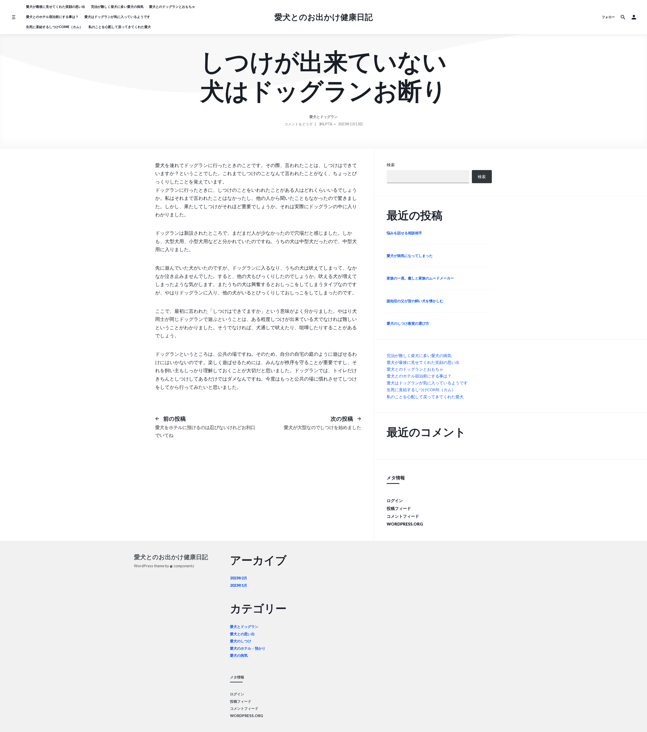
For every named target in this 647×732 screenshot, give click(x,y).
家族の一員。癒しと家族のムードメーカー (420, 278)
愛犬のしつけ (240, 641)
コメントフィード (403, 516)
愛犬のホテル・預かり (247, 648)
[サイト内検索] (623, 17)
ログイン (395, 500)
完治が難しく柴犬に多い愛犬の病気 (117, 7)
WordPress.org (405, 524)
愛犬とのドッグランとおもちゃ (172, 7)
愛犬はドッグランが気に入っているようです (117, 17)
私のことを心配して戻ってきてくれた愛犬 (119, 27)
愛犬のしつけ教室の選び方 (408, 323)
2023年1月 (238, 585)
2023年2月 (238, 578)
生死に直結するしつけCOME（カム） (54, 27)
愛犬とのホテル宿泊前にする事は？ (52, 17)
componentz (183, 566)
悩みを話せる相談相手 (404, 233)
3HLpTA (325, 124)
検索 (391, 164)
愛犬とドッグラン (323, 116)
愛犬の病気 (239, 655)
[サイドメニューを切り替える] (13, 17)
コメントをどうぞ (298, 125)
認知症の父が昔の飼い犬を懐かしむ (415, 301)
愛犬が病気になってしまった (410, 255)
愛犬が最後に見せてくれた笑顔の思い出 (55, 7)
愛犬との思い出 (242, 634)
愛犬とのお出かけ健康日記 (323, 17)
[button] (634, 17)
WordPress (143, 566)
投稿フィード (399, 508)
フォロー (608, 17)
